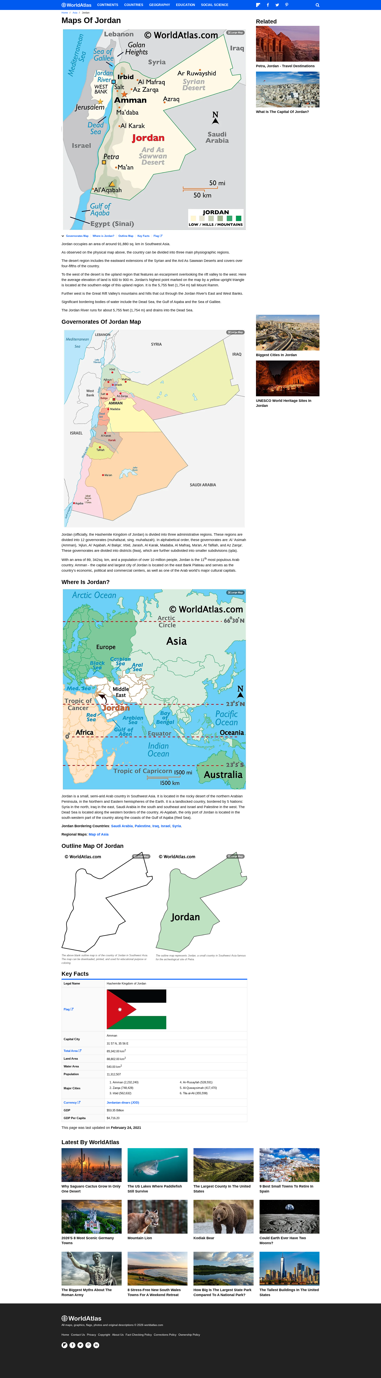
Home (65, 1334)
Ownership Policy (189, 1334)
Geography (159, 5)
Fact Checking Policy (139, 1334)
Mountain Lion (140, 1238)
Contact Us (78, 1334)
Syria (176, 826)
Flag (157, 235)
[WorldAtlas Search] (317, 5)
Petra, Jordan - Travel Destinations (285, 66)
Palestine (142, 826)
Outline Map (125, 235)
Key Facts (143, 235)
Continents (107, 5)
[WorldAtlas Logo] (78, 5)
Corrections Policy (165, 1334)
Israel (165, 826)
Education (185, 5)
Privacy (91, 1334)
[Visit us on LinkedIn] (96, 1345)
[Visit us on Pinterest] (88, 1345)
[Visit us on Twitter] (80, 1345)
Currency (70, 1102)
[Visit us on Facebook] (72, 1345)
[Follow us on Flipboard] (64, 1345)
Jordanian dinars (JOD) (123, 1102)
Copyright (104, 1334)
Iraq (155, 826)
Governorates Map (77, 235)
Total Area (71, 1050)
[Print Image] (235, 32)
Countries (133, 5)
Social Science (214, 5)
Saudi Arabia (122, 826)
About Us (118, 1334)
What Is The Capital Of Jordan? (282, 112)
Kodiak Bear (203, 1238)
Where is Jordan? (103, 235)
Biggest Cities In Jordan (276, 355)
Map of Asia (99, 834)
